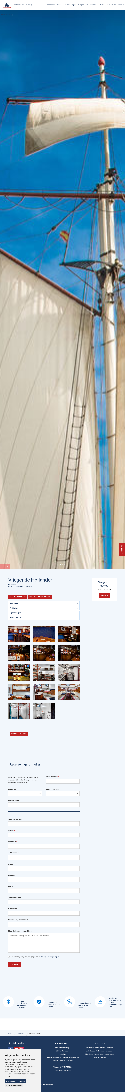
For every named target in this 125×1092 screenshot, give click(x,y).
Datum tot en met (53, 930)
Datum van (12, 930)
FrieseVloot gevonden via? (18, 1061)
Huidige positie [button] (15, 758)
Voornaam (12, 983)
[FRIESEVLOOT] (7, 5)
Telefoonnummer (14, 1038)
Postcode (12, 1016)
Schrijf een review (18, 875)
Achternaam (13, 994)
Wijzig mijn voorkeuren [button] (14, 1085)
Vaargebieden (83, 5)
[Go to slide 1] (60, 705)
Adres (10, 1005)
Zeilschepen (50, 5)
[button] (19, 775)
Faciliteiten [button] (14, 749)
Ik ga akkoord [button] (10, 1081)
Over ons (112, 5)
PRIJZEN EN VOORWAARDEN (39, 738)
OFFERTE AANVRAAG (18, 738)
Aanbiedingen (70, 5)
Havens (93, 5)
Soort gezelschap (14, 960)
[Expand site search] (15, 15)
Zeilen (59, 5)
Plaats (10, 1027)
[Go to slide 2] (62, 705)
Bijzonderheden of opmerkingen (20, 1072)
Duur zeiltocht (14, 941)
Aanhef (11, 971)
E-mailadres (13, 1050)
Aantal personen (52, 917)
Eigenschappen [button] (15, 754)
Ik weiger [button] (22, 1081)
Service (102, 5)
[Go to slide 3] (64, 705)
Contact (121, 5)
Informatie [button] (14, 744)
